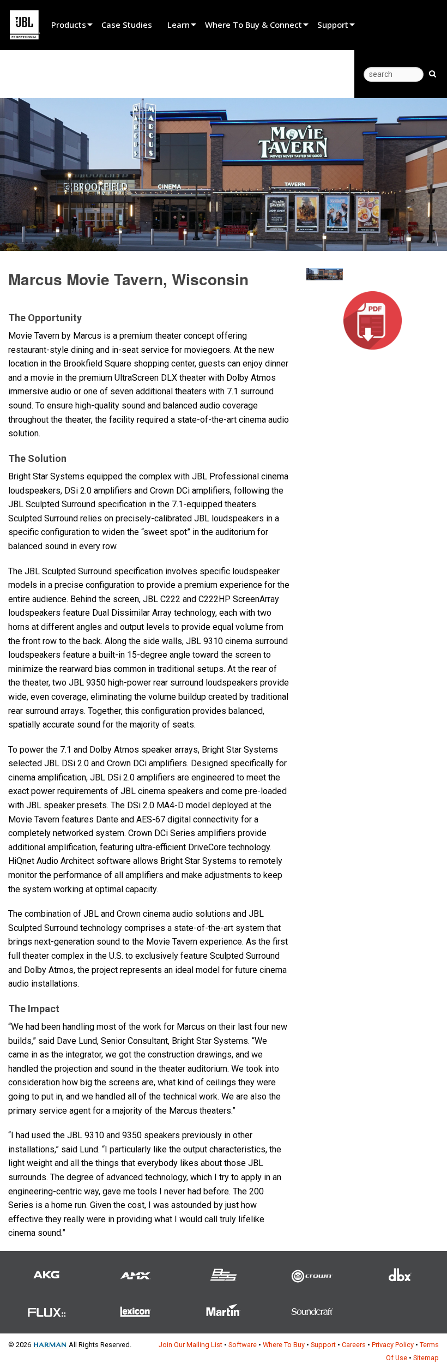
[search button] (433, 73)
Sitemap (426, 1358)
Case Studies (126, 24)
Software (242, 1345)
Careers (354, 1345)
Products (68, 24)
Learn (178, 24)
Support (332, 24)
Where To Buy (284, 1345)
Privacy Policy (393, 1345)
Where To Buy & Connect (253, 24)
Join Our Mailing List (190, 1345)
